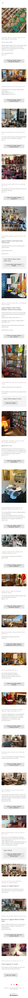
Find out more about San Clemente (14, 566)
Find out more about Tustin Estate (14, 764)
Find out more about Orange (14, 684)
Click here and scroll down (14, 265)
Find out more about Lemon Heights (14, 726)
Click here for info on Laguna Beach (14, 935)
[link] (11, 984)
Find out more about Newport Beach (14, 61)
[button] (3, 3)
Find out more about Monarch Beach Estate (14, 644)
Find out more (11, 403)
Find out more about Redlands (14, 461)
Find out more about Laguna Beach (14, 100)
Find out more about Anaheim (14, 198)
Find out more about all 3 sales (14, 336)
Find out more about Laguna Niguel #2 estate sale (14, 855)
